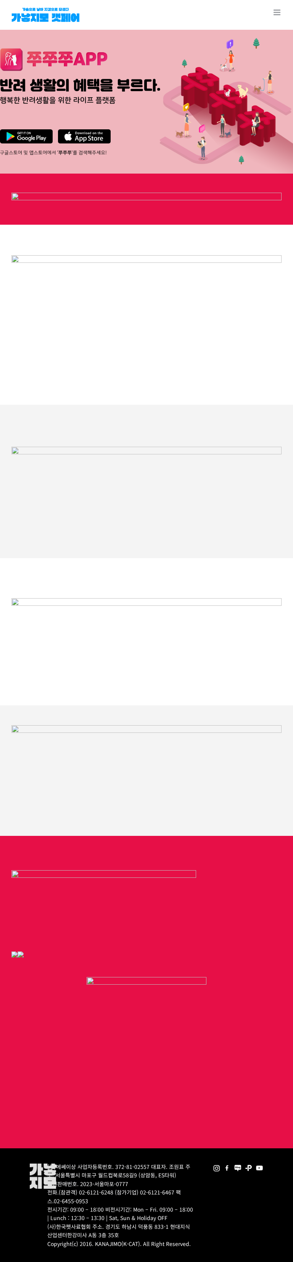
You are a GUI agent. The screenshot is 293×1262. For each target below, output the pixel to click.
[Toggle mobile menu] (278, 12)
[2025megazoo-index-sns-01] (227, 1166)
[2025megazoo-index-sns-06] (248, 1166)
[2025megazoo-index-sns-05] (238, 1166)
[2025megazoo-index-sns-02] (216, 1166)
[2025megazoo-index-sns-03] (259, 1166)
